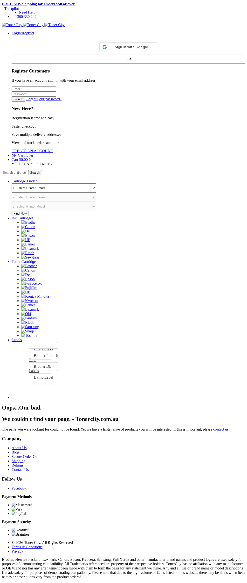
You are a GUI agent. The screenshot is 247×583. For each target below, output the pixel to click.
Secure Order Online (27, 456)
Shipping (18, 461)
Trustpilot (11, 9)
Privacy (17, 551)
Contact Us (20, 470)
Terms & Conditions (27, 547)
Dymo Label (43, 377)
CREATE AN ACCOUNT (32, 151)
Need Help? (28, 12)
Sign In (18, 99)
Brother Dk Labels (40, 368)
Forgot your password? (44, 99)
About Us (19, 448)
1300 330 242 (25, 16)
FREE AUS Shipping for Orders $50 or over (38, 4)
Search (35, 172)
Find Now (20, 213)
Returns (17, 465)
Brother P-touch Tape (43, 357)
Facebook (19, 488)
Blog (15, 452)
